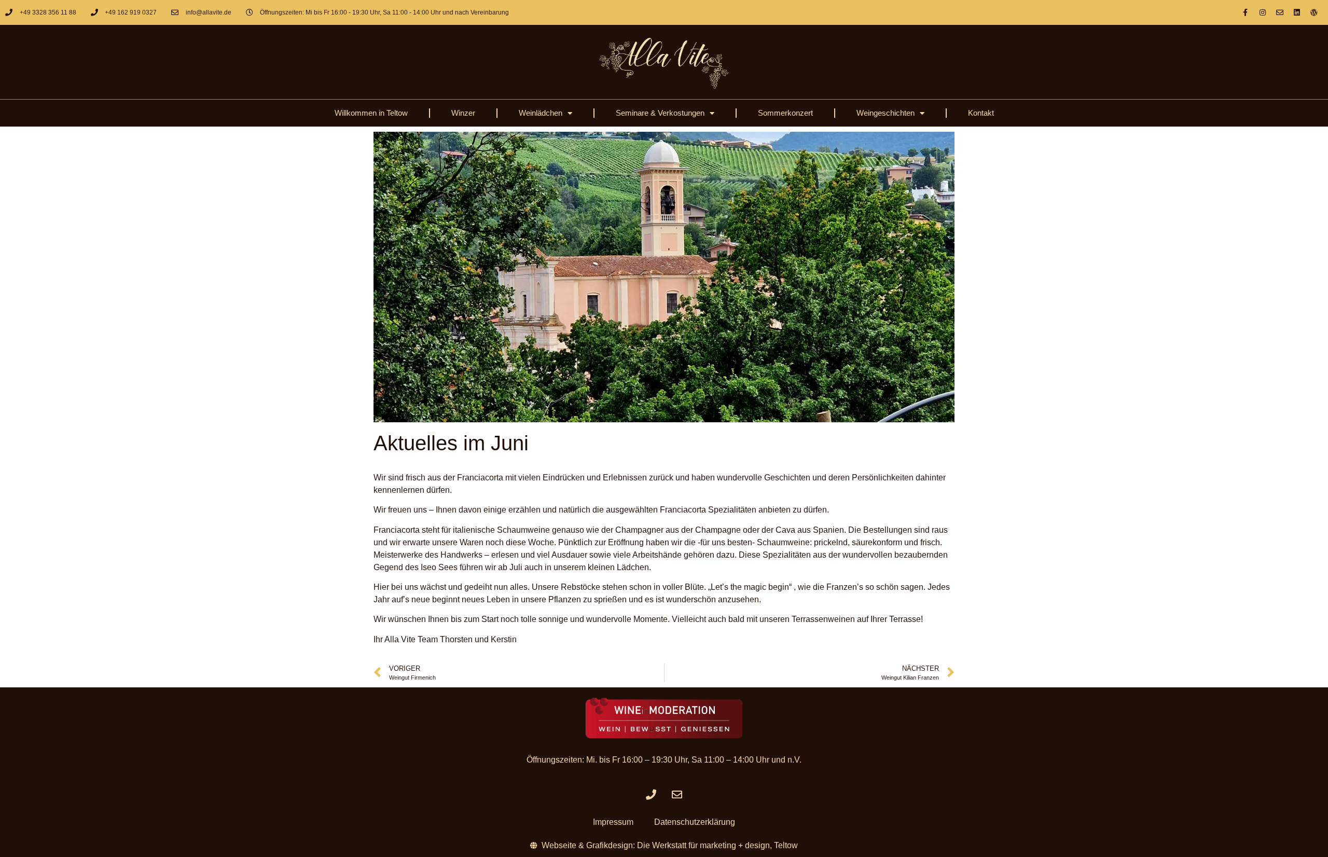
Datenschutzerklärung (694, 822)
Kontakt (981, 112)
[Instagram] (1262, 12)
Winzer (463, 112)
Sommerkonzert (785, 112)
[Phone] (651, 794)
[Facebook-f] (1245, 12)
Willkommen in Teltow (371, 112)
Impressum (613, 822)
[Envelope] (1279, 12)
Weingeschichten (885, 112)
